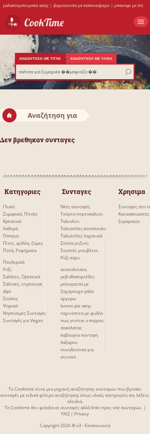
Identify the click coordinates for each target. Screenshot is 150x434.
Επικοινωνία (97, 425)
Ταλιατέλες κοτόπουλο (83, 228)
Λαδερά (10, 228)
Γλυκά (9, 207)
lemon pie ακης (75, 306)
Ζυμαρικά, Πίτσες (20, 214)
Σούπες (10, 298)
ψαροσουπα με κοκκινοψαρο (81, 5)
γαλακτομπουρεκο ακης (25, 5)
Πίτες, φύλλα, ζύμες (23, 243)
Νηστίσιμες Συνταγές (24, 313)
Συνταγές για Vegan (23, 320)
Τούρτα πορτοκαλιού (81, 214)
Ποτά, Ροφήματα (19, 250)
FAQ (65, 414)
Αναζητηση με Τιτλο (40, 58)
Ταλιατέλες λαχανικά (81, 236)
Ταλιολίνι (69, 221)
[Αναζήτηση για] (87, 115)
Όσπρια (11, 236)
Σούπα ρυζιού (74, 243)
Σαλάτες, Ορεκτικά (21, 277)
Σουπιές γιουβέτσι (79, 250)
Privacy (81, 414)
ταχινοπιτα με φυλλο (81, 313)
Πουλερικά (13, 262)
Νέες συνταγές (75, 207)
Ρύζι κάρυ (70, 258)
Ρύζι (7, 269)
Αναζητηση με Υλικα (91, 58)
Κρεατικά (12, 221)
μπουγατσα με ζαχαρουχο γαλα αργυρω (77, 291)
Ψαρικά (10, 306)
